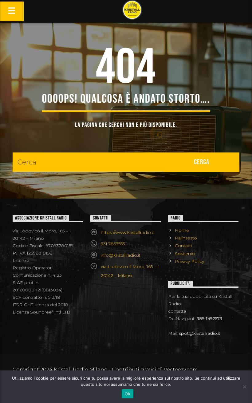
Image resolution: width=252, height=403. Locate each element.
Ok (127, 393)
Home (182, 230)
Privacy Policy (189, 261)
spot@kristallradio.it (199, 333)
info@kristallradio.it (120, 255)
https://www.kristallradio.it (127, 232)
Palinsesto (186, 238)
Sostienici (185, 253)
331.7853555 (113, 244)
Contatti (183, 245)
